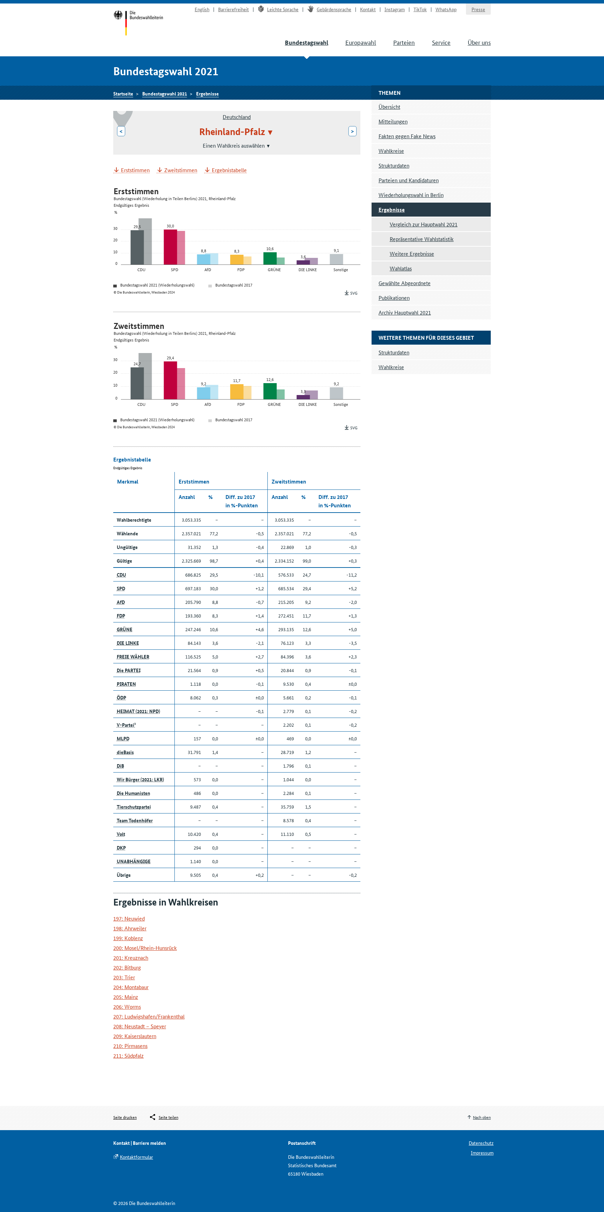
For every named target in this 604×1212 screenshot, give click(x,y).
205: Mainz (125, 996)
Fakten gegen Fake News (407, 136)
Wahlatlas (401, 268)
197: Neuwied (129, 918)
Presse (478, 9)
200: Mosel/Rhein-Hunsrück (145, 947)
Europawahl (360, 42)
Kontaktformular (136, 1156)
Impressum (482, 1152)
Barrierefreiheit (233, 9)
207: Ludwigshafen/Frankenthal (149, 1016)
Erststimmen (135, 170)
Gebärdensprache (334, 9)
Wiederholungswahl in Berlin (411, 194)
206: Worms (127, 1006)
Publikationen (394, 297)
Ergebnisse (207, 93)
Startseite (138, 23)
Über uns (479, 42)
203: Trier (124, 977)
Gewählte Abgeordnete (405, 283)
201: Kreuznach (130, 957)
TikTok (420, 9)
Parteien (404, 42)
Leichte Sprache (283, 9)
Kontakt (368, 9)
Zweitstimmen (180, 170)
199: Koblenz (128, 938)
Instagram (394, 9)
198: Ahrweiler (129, 928)
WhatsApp (446, 9)
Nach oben (482, 1117)
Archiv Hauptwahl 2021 (405, 312)
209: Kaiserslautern (134, 1036)
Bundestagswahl (306, 42)
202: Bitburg (127, 967)
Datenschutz (481, 1142)
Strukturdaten (394, 165)
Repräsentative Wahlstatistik (422, 238)
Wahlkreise (391, 150)
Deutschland (237, 116)
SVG (354, 292)
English (202, 9)
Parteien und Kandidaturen (409, 180)
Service (441, 42)
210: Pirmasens (130, 1045)
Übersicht (389, 106)
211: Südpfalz (128, 1055)
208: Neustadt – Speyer (139, 1026)
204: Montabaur (131, 987)
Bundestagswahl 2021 (164, 93)
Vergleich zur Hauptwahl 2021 (424, 224)
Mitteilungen (393, 121)
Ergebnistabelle (229, 170)
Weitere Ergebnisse (412, 253)
